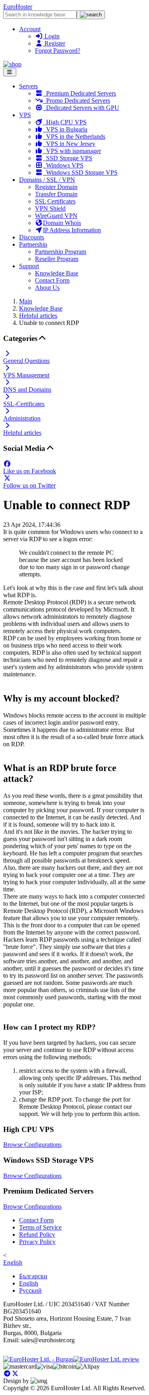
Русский (30, 1290)
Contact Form (52, 280)
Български (33, 1276)
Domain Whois (62, 222)
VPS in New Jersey (69, 143)
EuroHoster (17, 6)
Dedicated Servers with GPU (81, 107)
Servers (28, 86)
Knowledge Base (56, 273)
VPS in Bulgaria (65, 129)
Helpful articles (38, 315)
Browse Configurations (32, 1144)
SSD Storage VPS (67, 158)
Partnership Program (60, 251)
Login (51, 36)
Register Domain (56, 186)
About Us (47, 287)
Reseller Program (56, 258)
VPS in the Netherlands (74, 136)
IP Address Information (72, 230)
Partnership (33, 244)
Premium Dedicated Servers (79, 93)
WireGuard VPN (56, 215)
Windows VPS (63, 165)
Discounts (31, 237)
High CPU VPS (65, 122)
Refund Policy (37, 1234)
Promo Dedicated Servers (76, 100)
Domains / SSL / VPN (47, 179)
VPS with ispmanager (72, 150)
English (12, 1262)
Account (30, 29)
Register (54, 43)
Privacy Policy (37, 1241)
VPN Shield (50, 208)
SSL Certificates (55, 201)
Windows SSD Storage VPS (80, 172)
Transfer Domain (56, 194)
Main (25, 301)
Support (29, 266)
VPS (25, 115)
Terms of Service (40, 1227)
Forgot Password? (57, 50)
